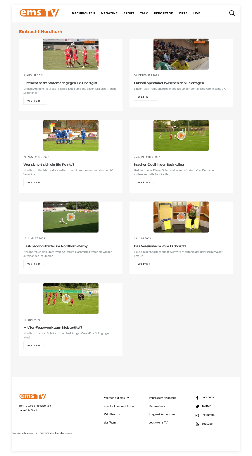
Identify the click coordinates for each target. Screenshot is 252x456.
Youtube (207, 423)
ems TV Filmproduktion (119, 406)
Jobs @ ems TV (158, 422)
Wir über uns (112, 414)
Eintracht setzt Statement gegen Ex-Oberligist (60, 83)
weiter (33, 100)
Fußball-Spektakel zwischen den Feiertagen (169, 83)
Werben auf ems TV (116, 397)
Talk (144, 13)
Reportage (163, 13)
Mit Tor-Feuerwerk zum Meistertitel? (52, 327)
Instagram (208, 414)
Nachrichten (83, 13)
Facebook (207, 397)
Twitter (206, 405)
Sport (129, 13)
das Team (110, 422)
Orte (183, 13)
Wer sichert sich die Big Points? (48, 164)
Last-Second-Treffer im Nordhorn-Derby (55, 246)
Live (196, 13)
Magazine (109, 13)
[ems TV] (39, 14)
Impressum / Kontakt (162, 397)
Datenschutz (157, 406)
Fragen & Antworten (162, 414)
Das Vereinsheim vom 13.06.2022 (160, 246)
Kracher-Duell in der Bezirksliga (159, 164)
